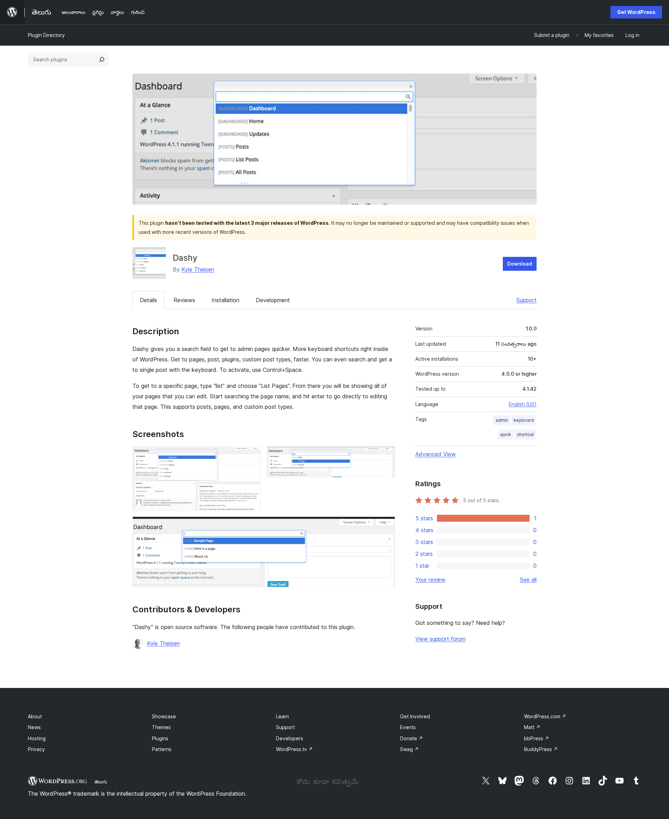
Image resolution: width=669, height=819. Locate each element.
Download (519, 264)
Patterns (161, 749)
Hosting (37, 738)
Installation (225, 300)
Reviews (184, 300)
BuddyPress (541, 749)
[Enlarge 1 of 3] (251, 455)
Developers (289, 738)
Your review (430, 579)
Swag (409, 749)
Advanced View (435, 454)
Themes (161, 727)
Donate (411, 738)
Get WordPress (636, 12)
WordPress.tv (294, 749)
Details (148, 300)
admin (501, 420)
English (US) (523, 404)
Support (526, 300)
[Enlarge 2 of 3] (385, 455)
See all (528, 579)
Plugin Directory (46, 35)
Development (273, 300)
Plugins (160, 738)
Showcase (164, 716)
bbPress (536, 738)
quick (505, 434)
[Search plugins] (102, 60)
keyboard (524, 420)
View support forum (440, 638)
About (35, 716)
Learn (282, 716)
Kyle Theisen (198, 269)
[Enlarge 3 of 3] (385, 525)
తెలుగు (100, 781)
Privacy (36, 749)
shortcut (525, 434)
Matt (532, 727)
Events (408, 727)
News (34, 727)
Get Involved (415, 716)
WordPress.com (545, 716)
